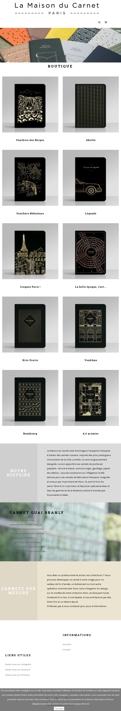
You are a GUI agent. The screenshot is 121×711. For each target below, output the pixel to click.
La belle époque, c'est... (91, 286)
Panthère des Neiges (30, 140)
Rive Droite (30, 360)
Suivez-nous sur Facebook (17, 669)
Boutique (60, 66)
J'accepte (59, 708)
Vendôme (90, 360)
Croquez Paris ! (30, 286)
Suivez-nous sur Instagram (18, 664)
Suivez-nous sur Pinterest (17, 675)
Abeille (91, 140)
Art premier (91, 433)
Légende (90, 213)
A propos (67, 644)
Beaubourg (30, 433)
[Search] (99, 22)
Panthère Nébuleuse (30, 213)
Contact (67, 649)
